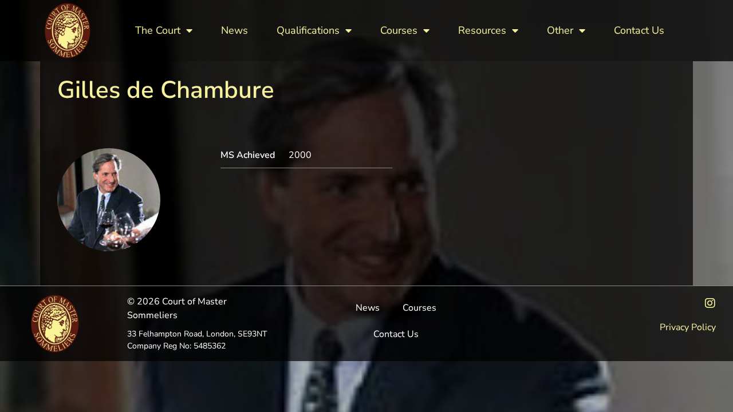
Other (560, 30)
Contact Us (639, 30)
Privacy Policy (688, 327)
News (234, 30)
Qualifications (308, 30)
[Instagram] (710, 303)
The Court (157, 30)
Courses (398, 30)
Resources (482, 30)
